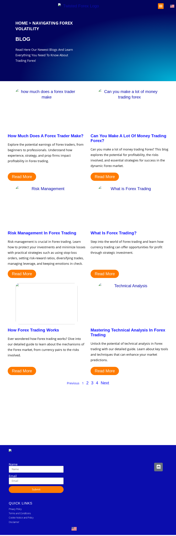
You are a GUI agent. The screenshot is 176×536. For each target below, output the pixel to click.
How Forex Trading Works (33, 330)
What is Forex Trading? (114, 233)
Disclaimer (14, 522)
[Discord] (158, 467)
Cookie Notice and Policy (21, 517)
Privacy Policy (15, 509)
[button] (161, 6)
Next (105, 383)
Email (13, 475)
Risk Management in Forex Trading (42, 233)
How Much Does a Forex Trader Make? (46, 135)
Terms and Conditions (20, 513)
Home (21, 23)
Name (13, 464)
